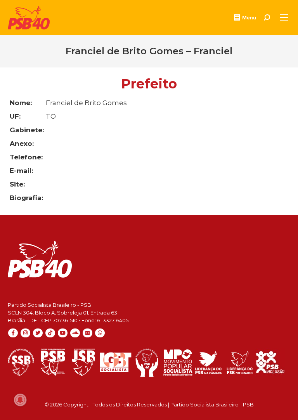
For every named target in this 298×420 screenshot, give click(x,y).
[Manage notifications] (20, 400)
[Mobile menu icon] (284, 17)
